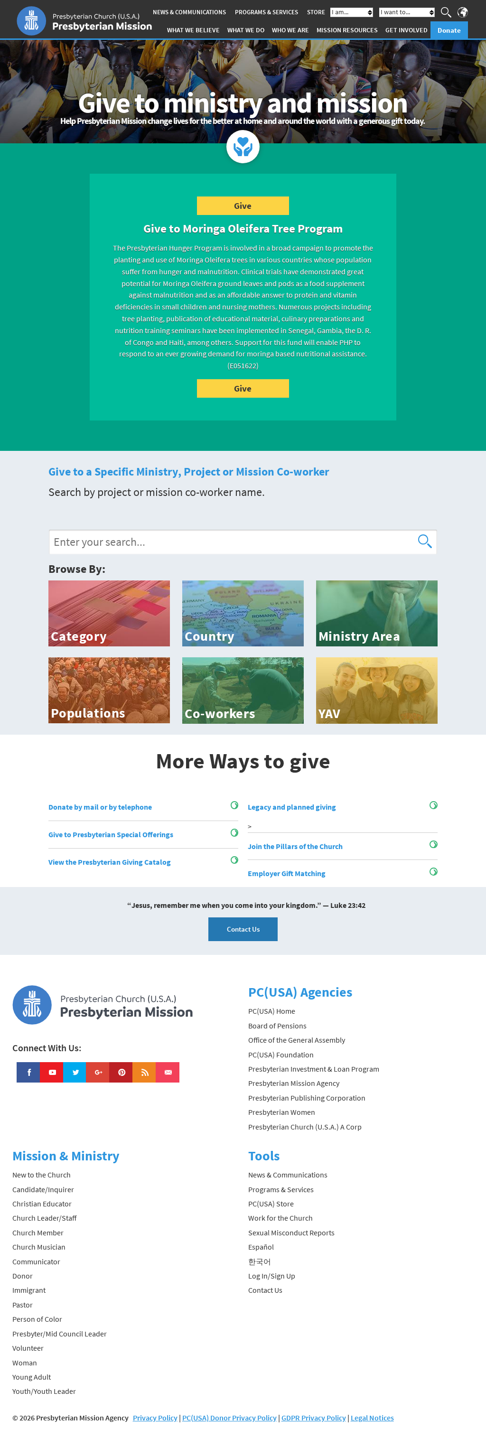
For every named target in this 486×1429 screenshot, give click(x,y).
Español (261, 1247)
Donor (22, 1275)
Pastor (22, 1304)
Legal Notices (372, 1417)
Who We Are (290, 30)
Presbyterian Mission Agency (293, 1083)
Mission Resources (347, 30)
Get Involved (406, 30)
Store (316, 12)
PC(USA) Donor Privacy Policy (229, 1417)
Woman (24, 1362)
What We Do (245, 30)
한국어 (259, 1261)
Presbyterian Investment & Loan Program (313, 1069)
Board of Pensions (277, 1025)
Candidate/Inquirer (43, 1189)
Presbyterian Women (281, 1112)
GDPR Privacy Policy (313, 1417)
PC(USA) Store (271, 1203)
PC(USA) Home (271, 1011)
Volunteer (28, 1348)
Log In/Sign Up (271, 1275)
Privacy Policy (155, 1417)
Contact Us (243, 929)
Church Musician (38, 1247)
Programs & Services (266, 12)
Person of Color (37, 1319)
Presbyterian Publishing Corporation (306, 1097)
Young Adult (31, 1377)
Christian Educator (42, 1203)
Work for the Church (280, 1218)
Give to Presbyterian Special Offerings (110, 834)
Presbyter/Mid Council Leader (59, 1333)
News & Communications (189, 12)
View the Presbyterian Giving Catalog (109, 862)
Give (243, 205)
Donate (449, 30)
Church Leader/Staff (44, 1218)
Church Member (38, 1232)
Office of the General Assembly (296, 1040)
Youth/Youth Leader (44, 1391)
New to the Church (41, 1174)
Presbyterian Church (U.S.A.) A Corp (305, 1126)
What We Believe (193, 30)
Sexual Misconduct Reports (291, 1232)
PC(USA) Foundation (281, 1054)
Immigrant (29, 1290)
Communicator (36, 1261)
